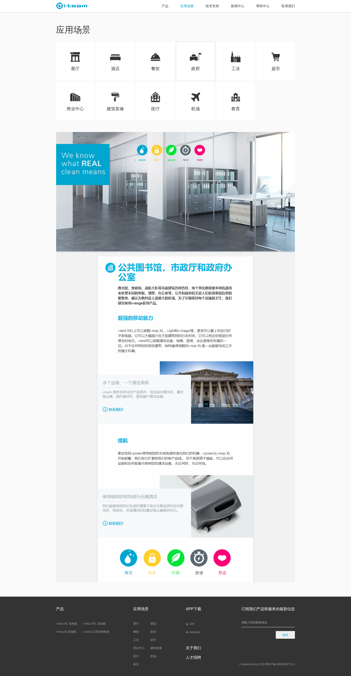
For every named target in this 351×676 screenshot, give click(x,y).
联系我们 (288, 6)
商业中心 (139, 648)
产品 (165, 6)
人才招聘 (193, 657)
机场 (153, 656)
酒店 (153, 623)
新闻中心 (237, 6)
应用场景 (187, 6)
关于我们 (193, 648)
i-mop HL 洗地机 (66, 623)
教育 (136, 664)
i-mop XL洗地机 (66, 631)
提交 (285, 635)
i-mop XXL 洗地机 (94, 623)
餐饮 (136, 631)
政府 (153, 631)
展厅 (136, 623)
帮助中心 (263, 6)
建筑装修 (156, 648)
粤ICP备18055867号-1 (280, 664)
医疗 (136, 656)
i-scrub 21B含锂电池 (96, 631)
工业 (136, 640)
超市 (153, 640)
